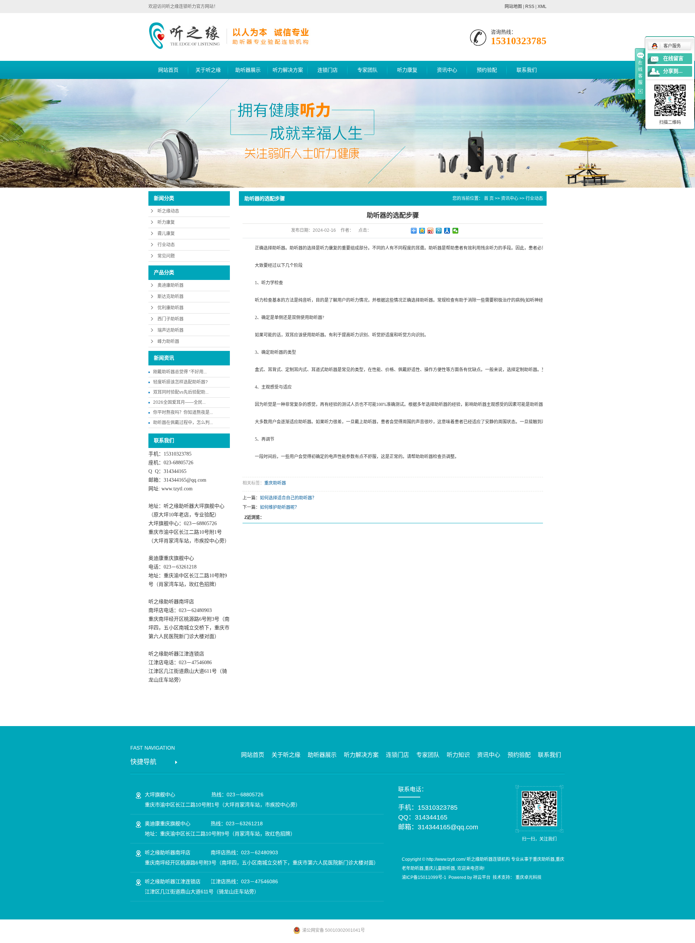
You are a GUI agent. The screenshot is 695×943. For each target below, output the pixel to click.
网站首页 (168, 70)
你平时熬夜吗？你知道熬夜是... (183, 412)
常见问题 (166, 256)
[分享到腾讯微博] (439, 231)
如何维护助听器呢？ (279, 507)
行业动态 (166, 244)
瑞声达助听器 (170, 330)
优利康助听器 (170, 307)
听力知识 (458, 755)
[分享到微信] (455, 231)
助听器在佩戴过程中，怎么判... (183, 422)
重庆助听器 (275, 483)
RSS (529, 6)
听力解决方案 (288, 70)
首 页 (489, 198)
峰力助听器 (168, 341)
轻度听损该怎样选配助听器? (180, 382)
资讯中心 (447, 70)
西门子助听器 (170, 319)
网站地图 (513, 6)
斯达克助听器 (170, 296)
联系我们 (527, 70)
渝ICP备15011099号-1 (424, 877)
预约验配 (487, 70)
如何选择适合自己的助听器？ (288, 497)
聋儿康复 (166, 233)
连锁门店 (327, 70)
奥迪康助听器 (170, 285)
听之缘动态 (168, 211)
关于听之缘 (208, 70)
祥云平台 (481, 877)
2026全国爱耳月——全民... (179, 402)
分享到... (673, 71)
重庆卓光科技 (528, 877)
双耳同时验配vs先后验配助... (180, 392)
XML (542, 6)
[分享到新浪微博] (430, 231)
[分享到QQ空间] (422, 231)
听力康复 (407, 70)
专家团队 (367, 70)
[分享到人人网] (447, 231)
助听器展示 (248, 70)
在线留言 (673, 58)
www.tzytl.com (177, 488)
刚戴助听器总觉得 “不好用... (180, 371)
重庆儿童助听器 (440, 868)
